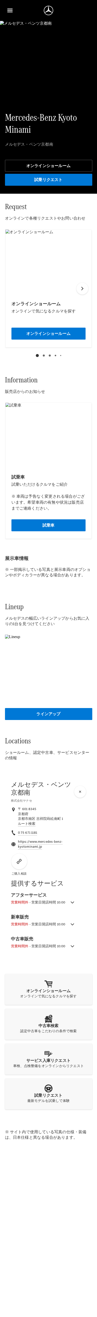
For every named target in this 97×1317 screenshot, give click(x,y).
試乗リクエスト (48, 179)
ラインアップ (48, 714)
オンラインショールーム (48, 165)
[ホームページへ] (48, 10)
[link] (27, 823)
